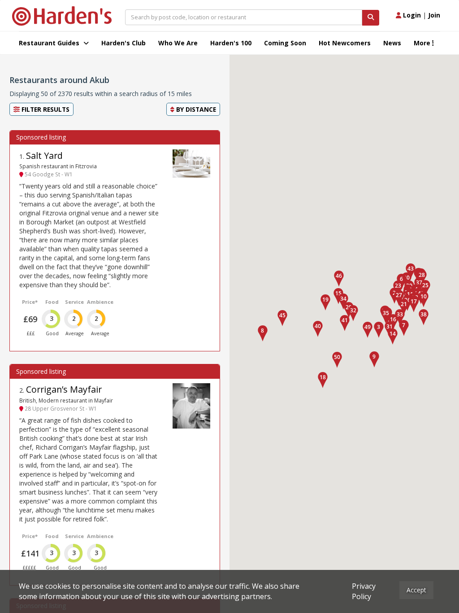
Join (434, 15)
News (392, 43)
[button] (379, 330)
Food (52, 301)
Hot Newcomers (345, 43)
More (423, 43)
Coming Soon (285, 43)
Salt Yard (44, 155)
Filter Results (44, 109)
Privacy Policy (364, 591)
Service (74, 301)
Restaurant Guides (50, 43)
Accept (416, 590)
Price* (30, 301)
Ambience (100, 301)
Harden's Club (123, 43)
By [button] (195, 109)
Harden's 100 (230, 43)
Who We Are (178, 43)
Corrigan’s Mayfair (64, 389)
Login (411, 15)
